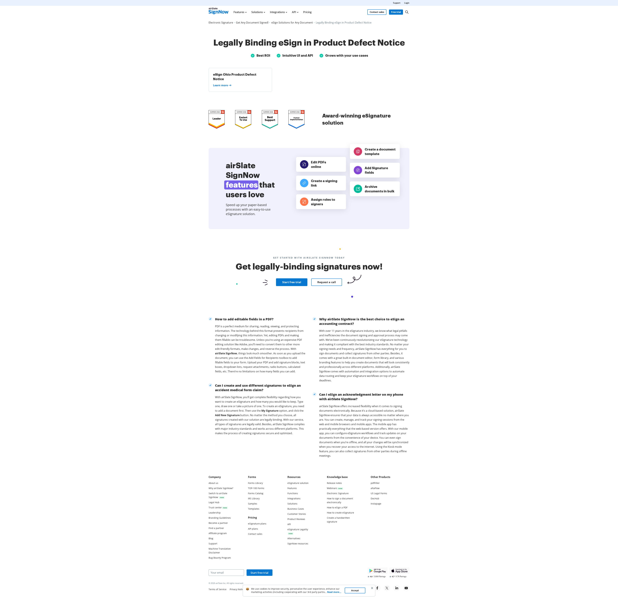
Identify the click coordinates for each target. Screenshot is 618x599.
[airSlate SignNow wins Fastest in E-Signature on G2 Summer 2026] (296, 119)
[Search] (406, 12)
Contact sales (377, 12)
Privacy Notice (237, 589)
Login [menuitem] (406, 2)
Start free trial (291, 282)
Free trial (396, 12)
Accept (355, 590)
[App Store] (399, 570)
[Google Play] (378, 570)
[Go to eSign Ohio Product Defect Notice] (240, 80)
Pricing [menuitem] (307, 12)
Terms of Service (217, 589)
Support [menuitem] (396, 2)
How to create (340, 512)
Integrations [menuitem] (277, 12)
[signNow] (219, 12)
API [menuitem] (294, 12)
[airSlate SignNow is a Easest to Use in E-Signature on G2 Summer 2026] (243, 119)
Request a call (326, 282)
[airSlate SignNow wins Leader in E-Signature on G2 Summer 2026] (217, 119)
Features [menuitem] (239, 12)
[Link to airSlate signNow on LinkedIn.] (396, 588)
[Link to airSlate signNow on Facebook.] (377, 588)
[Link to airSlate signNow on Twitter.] (387, 588)
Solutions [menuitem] (257, 12)
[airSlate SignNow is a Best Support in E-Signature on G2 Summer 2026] (270, 119)
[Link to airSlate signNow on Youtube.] (406, 588)
